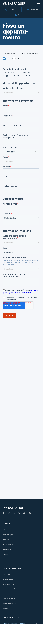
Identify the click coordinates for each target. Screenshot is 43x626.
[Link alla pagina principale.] (14, 3)
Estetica (6, 539)
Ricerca (5, 554)
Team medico (8, 544)
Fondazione (7, 559)
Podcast (6, 608)
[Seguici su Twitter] (8, 513)
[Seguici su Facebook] (3, 513)
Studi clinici (7, 574)
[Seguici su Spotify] (29, 513)
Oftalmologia (8, 535)
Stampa (6, 594)
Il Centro (6, 530)
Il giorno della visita (10, 589)
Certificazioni (8, 579)
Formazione (7, 549)
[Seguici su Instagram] (19, 513)
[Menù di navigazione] (38, 3)
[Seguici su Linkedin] (14, 513)
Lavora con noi (8, 584)
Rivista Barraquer (9, 599)
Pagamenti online (9, 603)
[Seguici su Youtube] (24, 513)
